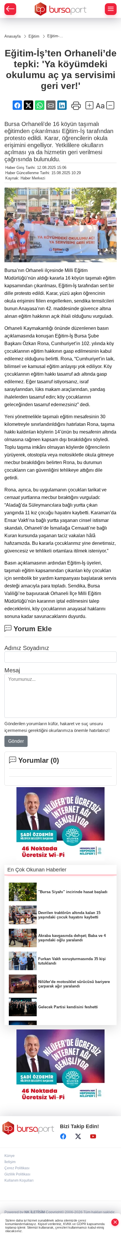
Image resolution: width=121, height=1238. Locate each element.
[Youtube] (93, 1136)
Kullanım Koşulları (18, 1180)
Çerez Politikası (16, 1168)
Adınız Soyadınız (26, 648)
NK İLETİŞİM (34, 1212)
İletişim (10, 1162)
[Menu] (111, 9)
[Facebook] (63, 1136)
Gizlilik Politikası (17, 1174)
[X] (78, 1136)
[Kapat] (115, 1222)
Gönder (16, 741)
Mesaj (12, 670)
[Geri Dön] (10, 9)
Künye (9, 1156)
